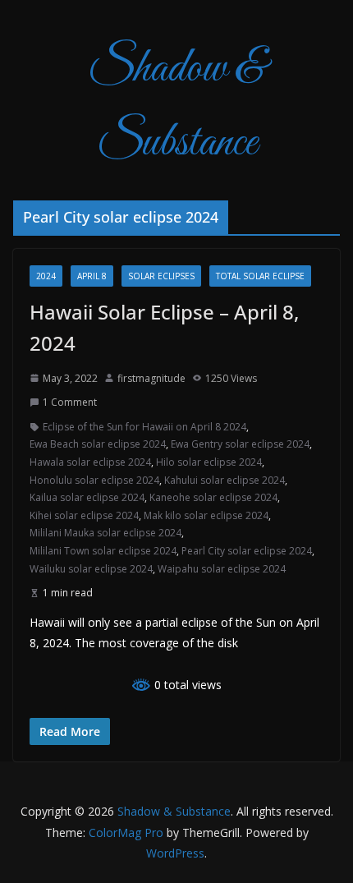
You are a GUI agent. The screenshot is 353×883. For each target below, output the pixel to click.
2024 (46, 276)
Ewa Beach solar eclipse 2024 (98, 444)
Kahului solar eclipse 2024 (224, 480)
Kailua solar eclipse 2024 (87, 497)
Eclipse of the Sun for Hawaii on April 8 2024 (144, 427)
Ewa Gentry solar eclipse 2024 (240, 444)
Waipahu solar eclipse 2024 (222, 569)
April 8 (92, 276)
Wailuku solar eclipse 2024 (91, 569)
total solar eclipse (260, 276)
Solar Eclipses (161, 276)
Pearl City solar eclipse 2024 (246, 551)
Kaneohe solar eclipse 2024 (213, 497)
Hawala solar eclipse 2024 (90, 462)
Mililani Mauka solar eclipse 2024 (105, 533)
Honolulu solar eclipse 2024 (94, 480)
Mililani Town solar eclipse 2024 (103, 551)
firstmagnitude (151, 378)
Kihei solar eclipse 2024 (84, 515)
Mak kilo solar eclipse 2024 (206, 515)
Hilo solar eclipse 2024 (209, 462)
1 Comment (70, 402)
